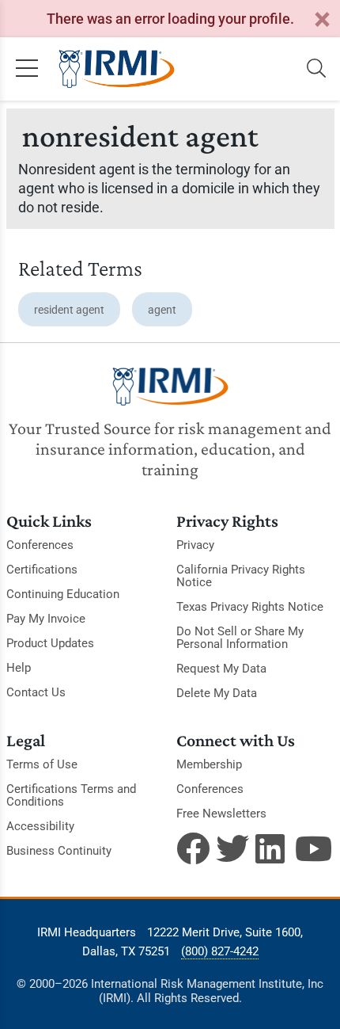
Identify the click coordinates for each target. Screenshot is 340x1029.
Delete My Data (216, 693)
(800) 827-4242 (220, 951)
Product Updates (50, 643)
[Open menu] (27, 69)
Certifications (41, 569)
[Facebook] (193, 848)
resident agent (69, 309)
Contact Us (36, 692)
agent (162, 309)
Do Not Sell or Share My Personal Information (240, 637)
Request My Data (221, 668)
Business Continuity (58, 851)
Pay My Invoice (45, 619)
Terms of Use (41, 764)
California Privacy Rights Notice (240, 575)
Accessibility (40, 826)
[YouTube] (311, 848)
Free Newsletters (221, 813)
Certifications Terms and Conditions (71, 795)
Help (18, 668)
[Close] (322, 20)
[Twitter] (232, 848)
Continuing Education (62, 594)
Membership (209, 764)
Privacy (195, 545)
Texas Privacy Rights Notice (249, 607)
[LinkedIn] (272, 848)
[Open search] (316, 69)
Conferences (40, 545)
